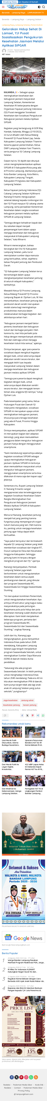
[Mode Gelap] (39, 7)
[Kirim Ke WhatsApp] (43, 715)
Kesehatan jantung (11, 705)
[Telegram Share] (38, 715)
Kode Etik (39, 1085)
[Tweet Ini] (27, 715)
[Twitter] (16, 1077)
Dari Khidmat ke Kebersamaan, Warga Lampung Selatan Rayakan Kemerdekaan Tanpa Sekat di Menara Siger (11, 791)
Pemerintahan (37, 25)
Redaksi (6, 1085)
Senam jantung (29, 705)
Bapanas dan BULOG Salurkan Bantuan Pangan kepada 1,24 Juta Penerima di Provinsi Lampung (25, 989)
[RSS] (36, 1077)
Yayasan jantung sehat (22, 50)
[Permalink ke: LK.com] (4, 50)
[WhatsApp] (31, 1077)
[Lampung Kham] (17, 7)
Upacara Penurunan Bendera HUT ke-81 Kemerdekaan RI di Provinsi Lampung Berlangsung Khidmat (34, 742)
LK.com (10, 50)
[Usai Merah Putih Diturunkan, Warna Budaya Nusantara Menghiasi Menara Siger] (12, 732)
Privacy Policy (24, 1091)
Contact (17, 1088)
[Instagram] (26, 1077)
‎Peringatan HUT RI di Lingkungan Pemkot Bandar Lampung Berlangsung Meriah (34, 791)
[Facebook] (12, 1077)
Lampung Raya (8, 25)
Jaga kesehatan (10, 700)
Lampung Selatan (22, 25)
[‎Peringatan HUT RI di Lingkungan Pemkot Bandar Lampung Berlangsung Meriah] (35, 780)
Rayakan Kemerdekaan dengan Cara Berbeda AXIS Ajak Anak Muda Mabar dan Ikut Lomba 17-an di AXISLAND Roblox (26, 980)
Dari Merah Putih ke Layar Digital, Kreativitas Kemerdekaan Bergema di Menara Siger (10, 766)
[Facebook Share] (22, 715)
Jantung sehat (27, 700)
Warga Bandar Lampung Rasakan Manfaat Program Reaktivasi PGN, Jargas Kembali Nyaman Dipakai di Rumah (26, 961)
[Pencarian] (43, 7)
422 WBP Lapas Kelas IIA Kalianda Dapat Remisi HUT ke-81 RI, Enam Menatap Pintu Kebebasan (34, 766)
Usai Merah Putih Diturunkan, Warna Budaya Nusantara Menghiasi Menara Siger (10, 742)
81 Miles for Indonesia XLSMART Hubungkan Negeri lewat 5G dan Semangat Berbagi (22, 970)
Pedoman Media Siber (22, 1085)
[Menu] (3, 7)
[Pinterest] (21, 1077)
